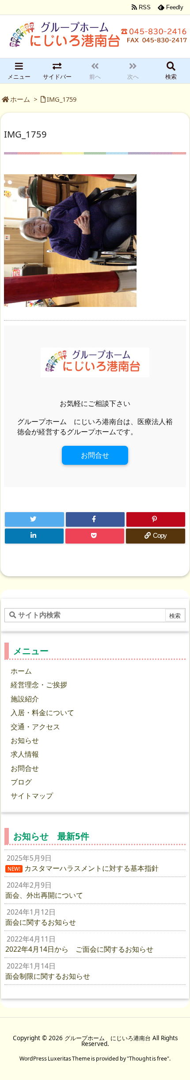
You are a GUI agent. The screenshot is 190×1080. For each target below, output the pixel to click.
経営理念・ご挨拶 (39, 684)
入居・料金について (42, 712)
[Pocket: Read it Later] (94, 536)
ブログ (21, 782)
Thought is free (148, 1058)
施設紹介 (25, 699)
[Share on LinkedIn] (34, 536)
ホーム (20, 99)
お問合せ (95, 455)
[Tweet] (34, 519)
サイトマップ (32, 795)
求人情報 (25, 754)
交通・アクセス (35, 726)
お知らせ (25, 740)
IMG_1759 (61, 99)
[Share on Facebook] (95, 519)
